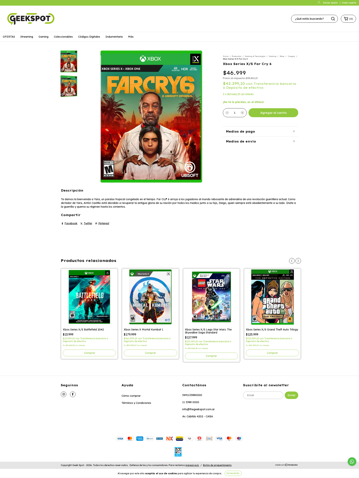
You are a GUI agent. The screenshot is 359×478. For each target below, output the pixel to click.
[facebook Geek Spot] (73, 394)
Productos (236, 56)
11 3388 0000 (190, 402)
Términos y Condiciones (136, 403)
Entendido (233, 473)
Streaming (26, 36)
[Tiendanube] (286, 465)
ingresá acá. (192, 465)
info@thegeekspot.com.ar (198, 409)
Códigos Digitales (89, 36)
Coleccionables (63, 36)
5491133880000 (192, 395)
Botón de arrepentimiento (217, 465)
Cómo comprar (131, 395)
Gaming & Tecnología (255, 56)
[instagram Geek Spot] (63, 394)
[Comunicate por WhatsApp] (352, 461)
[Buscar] (333, 18)
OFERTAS (9, 36)
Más (131, 36)
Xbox (282, 56)
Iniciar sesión (330, 2)
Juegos (291, 56)
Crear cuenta (349, 2)
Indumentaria (114, 36)
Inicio (225, 56)
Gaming (43, 36)
